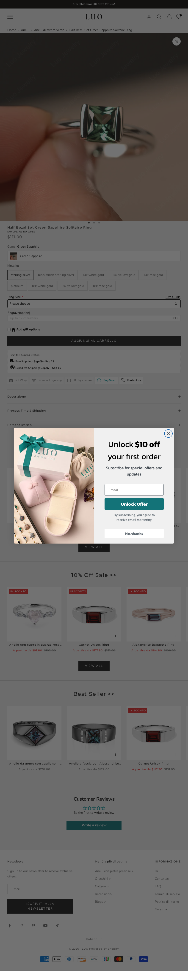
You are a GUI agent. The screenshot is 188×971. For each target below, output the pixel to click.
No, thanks (134, 533)
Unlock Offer (134, 504)
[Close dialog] (168, 434)
